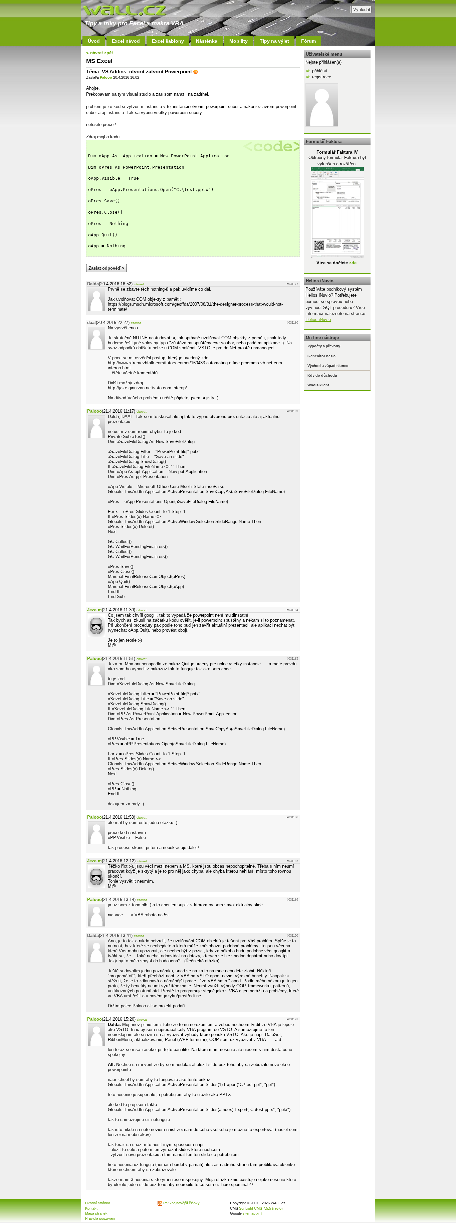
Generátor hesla (321, 356)
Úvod (94, 41)
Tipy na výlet (274, 41)
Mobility (238, 41)
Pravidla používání (100, 1218)
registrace (321, 76)
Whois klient (318, 385)
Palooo (106, 77)
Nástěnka (206, 41)
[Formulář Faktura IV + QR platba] (337, 256)
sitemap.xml (252, 1213)
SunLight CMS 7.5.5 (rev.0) (261, 1208)
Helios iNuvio (318, 319)
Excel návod (126, 41)
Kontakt (91, 1208)
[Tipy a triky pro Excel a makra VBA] (131, 10)
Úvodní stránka (97, 1203)
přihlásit (319, 70)
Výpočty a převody (323, 346)
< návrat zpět (99, 52)
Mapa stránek (96, 1213)
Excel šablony (168, 41)
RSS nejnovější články (181, 1203)
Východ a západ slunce (327, 366)
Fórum (308, 41)
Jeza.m (94, 609)
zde (353, 262)
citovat (139, 284)
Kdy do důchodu (322, 375)
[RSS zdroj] (195, 71)
